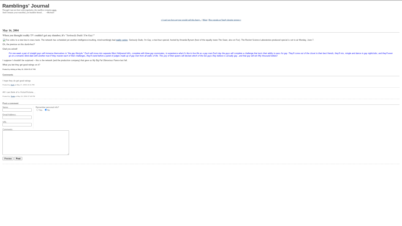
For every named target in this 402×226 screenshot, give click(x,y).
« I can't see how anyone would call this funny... (181, 20)
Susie (13, 96)
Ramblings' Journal (25, 6)
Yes (40, 110)
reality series (122, 40)
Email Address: (9, 114)
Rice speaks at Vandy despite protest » (225, 20)
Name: (5, 107)
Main (205, 20)
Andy (12, 85)
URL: (5, 122)
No (48, 110)
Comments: (8, 129)
